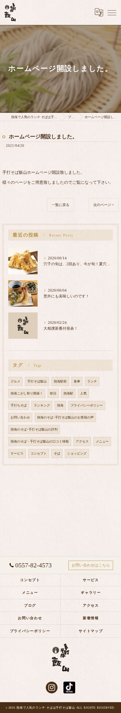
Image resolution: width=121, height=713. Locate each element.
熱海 (60, 405)
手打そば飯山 (37, 381)
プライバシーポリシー (86, 405)
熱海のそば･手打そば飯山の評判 (34, 429)
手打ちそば (19, 405)
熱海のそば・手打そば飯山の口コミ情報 (40, 441)
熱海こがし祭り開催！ (27, 393)
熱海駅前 (60, 381)
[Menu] (111, 12)
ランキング (42, 405)
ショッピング (77, 453)
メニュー (102, 441)
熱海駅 (68, 393)
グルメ (15, 381)
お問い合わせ (20, 417)
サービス (17, 453)
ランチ (92, 381)
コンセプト (39, 453)
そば (57, 453)
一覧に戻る (60, 205)
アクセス (82, 441)
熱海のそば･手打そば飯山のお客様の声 (65, 417)
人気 (83, 393)
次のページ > (103, 205)
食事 (77, 381)
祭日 (53, 393)
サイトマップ (91, 631)
